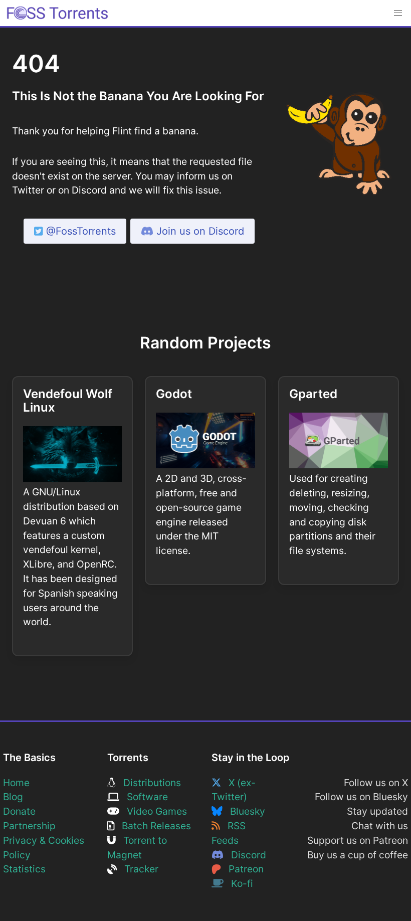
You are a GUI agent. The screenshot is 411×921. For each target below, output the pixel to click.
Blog (13, 797)
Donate (19, 811)
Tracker (137, 869)
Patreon (242, 869)
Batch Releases (152, 826)
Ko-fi (238, 883)
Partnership (29, 826)
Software (143, 797)
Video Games (153, 811)
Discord (245, 855)
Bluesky (244, 811)
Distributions (148, 783)
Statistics (24, 869)
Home (16, 783)
